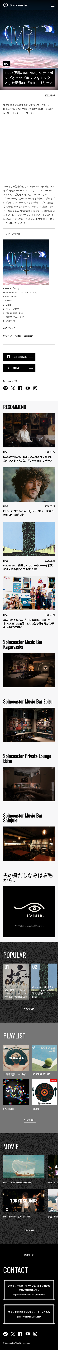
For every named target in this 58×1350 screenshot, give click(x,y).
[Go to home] (15, 5)
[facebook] (20, 390)
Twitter (17, 336)
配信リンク (10, 328)
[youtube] (27, 390)
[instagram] (35, 390)
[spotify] (5, 390)
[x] (12, 390)
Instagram (28, 336)
